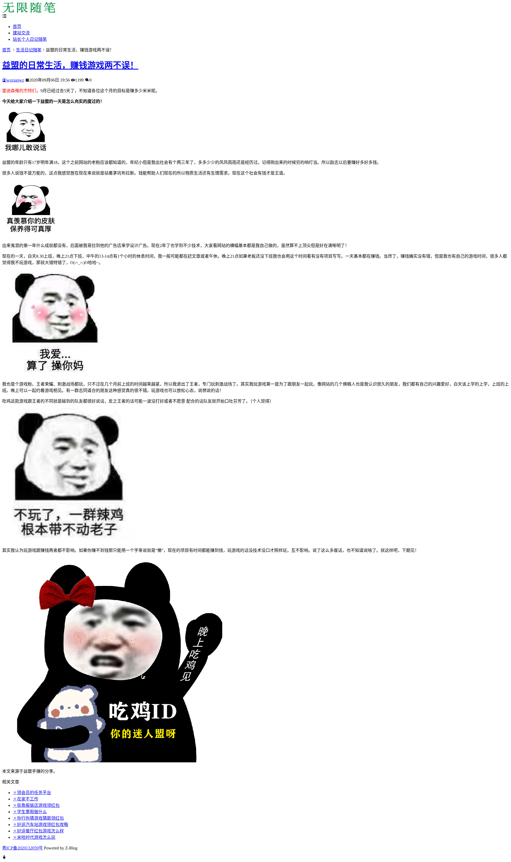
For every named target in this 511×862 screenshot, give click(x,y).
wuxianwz (15, 80)
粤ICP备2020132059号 (22, 848)
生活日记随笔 (29, 50)
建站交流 (21, 33)
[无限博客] (28, 11)
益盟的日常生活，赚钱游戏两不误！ (70, 65)
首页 (17, 26)
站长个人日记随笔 (30, 39)
